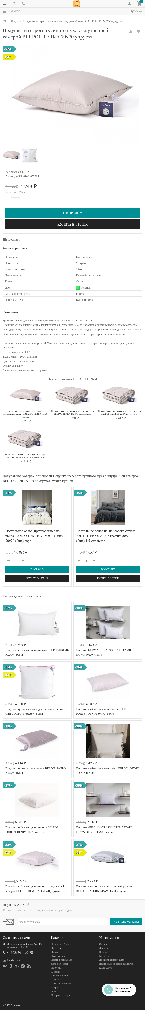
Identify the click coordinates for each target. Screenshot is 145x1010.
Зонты (54, 991)
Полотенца (56, 967)
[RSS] (29, 966)
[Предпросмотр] (37, 507)
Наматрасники (58, 955)
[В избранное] (138, 32)
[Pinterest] (23, 966)
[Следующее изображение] (67, 507)
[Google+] (17, 966)
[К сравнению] (131, 32)
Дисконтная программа (111, 959)
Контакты (104, 955)
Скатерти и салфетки (62, 983)
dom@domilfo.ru (15, 960)
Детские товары (59, 963)
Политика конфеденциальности (116, 963)
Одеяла (54, 952)
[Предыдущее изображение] (7, 507)
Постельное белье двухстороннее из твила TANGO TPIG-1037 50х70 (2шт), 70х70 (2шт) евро (34, 535)
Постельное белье (60, 944)
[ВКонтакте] (5, 966)
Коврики (55, 971)
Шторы (55, 979)
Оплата (103, 944)
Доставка (104, 948)
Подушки (56, 948)
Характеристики (15, 247)
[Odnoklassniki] (11, 966)
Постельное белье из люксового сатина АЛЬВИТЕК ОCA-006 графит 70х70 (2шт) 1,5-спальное (105, 535)
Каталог (14, 11)
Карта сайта (105, 967)
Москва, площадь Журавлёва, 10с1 (25, 944)
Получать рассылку (126, 921)
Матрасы (55, 987)
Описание (10, 312)
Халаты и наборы (60, 975)
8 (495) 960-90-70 (20, 952)
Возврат (103, 952)
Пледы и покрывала (61, 959)
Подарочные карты (61, 995)
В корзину (72, 212)
